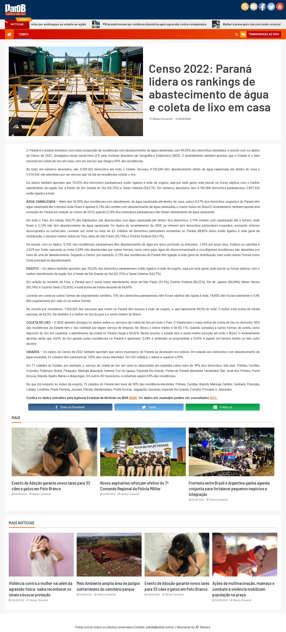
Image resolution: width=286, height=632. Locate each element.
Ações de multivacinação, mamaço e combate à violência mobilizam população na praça (243, 589)
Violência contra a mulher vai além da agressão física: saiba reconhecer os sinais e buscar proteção (40, 589)
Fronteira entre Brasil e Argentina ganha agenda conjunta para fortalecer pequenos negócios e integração (229, 488)
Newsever (184, 627)
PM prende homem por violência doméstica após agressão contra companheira (127, 24)
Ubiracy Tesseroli (162, 119)
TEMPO (23, 34)
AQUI (133, 398)
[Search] (236, 34)
